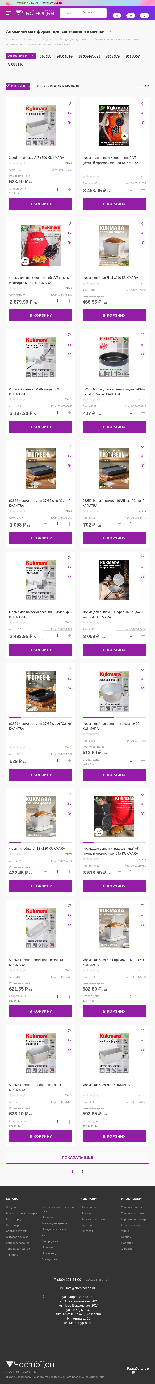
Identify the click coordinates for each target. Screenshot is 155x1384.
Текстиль (12, 1254)
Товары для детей (18, 1248)
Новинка (47, 1247)
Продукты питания (54, 1229)
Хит (44, 1235)
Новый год (49, 1253)
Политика (127, 1242)
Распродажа (50, 1241)
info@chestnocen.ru (80, 1288)
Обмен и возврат (132, 1225)
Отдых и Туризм (16, 1230)
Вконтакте (77, 1336)
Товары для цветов (54, 1223)
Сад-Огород (14, 1219)
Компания (89, 1198)
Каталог (13, 1198)
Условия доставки (133, 1213)
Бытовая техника (17, 1236)
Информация (132, 1198)
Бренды (126, 1236)
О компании (89, 1207)
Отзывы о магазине (93, 1219)
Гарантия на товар (133, 1219)
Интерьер (12, 1225)
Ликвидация (50, 1259)
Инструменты (51, 1217)
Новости (86, 1213)
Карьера (86, 1225)
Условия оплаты (131, 1207)
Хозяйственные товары (21, 1213)
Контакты (87, 1230)
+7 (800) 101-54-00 (66, 1279)
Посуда (11, 1207)
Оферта (126, 1248)
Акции (125, 1230)
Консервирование (18, 1242)
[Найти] (102, 13)
